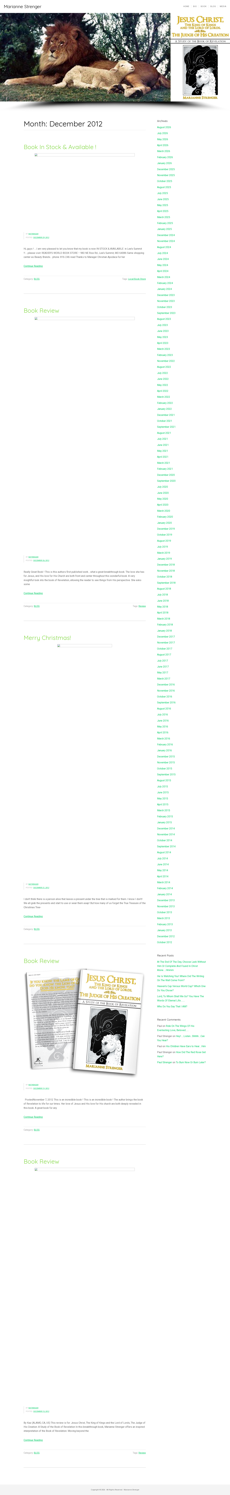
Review (142, 606)
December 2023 (166, 295)
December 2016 (166, 684)
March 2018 (163, 618)
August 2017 (164, 654)
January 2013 (164, 930)
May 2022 (162, 385)
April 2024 (162, 271)
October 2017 (164, 648)
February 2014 (165, 888)
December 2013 (166, 900)
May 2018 (162, 606)
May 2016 (162, 726)
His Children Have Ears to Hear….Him (186, 1046)
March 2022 (163, 396)
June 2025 (163, 199)
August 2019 (164, 540)
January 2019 (164, 558)
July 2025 (162, 193)
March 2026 (163, 151)
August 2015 (164, 780)
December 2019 (166, 528)
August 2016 (164, 708)
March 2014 (163, 882)
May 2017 (162, 672)
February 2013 (165, 924)
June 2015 (163, 792)
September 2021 (166, 426)
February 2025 (165, 223)
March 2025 (163, 217)
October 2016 (164, 696)
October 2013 (164, 912)
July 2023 (162, 325)
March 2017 (163, 678)
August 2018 (164, 588)
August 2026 (164, 127)
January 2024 (164, 289)
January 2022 (164, 408)
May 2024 (162, 265)
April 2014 (162, 876)
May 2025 (162, 205)
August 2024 (164, 247)
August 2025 (164, 187)
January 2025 (164, 229)
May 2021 (162, 450)
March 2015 (163, 810)
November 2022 (166, 361)
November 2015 (166, 762)
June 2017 (163, 666)
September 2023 (166, 313)
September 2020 (166, 480)
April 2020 (162, 504)
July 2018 (162, 594)
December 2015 (166, 756)
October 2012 (164, 942)
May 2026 (162, 139)
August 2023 (164, 319)
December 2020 (166, 474)
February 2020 (165, 516)
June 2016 (163, 720)
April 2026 (162, 145)
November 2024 (166, 241)
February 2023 (165, 355)
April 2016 (162, 732)
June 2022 (163, 378)
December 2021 (166, 415)
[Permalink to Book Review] (85, 434)
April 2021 (162, 456)
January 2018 (164, 630)
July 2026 (162, 133)
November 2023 (166, 301)
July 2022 (162, 373)
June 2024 (163, 259)
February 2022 (165, 402)
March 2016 (163, 738)
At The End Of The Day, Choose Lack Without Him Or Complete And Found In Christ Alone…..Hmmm (181, 966)
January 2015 (164, 822)
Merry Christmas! (47, 637)
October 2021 (164, 420)
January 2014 (164, 894)
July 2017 (162, 660)
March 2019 (163, 552)
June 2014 (163, 864)
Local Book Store (137, 279)
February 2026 (165, 157)
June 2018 (163, 600)
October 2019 (164, 534)
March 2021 (163, 462)
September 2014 (166, 846)
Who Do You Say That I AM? (172, 1006)
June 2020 (163, 492)
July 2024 (162, 253)
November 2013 (166, 906)
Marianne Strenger (22, 6)
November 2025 (166, 175)
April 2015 (162, 804)
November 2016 (166, 690)
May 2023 (162, 337)
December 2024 (166, 235)
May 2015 (162, 798)
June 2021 (163, 444)
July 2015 (162, 786)
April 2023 (162, 343)
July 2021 (162, 438)
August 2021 (164, 432)
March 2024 (163, 277)
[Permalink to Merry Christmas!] (85, 761)
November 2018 (166, 570)
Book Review (41, 310)
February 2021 (165, 468)
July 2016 (162, 714)
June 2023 (163, 331)
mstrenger (33, 234)
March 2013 (163, 918)
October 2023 (164, 307)
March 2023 (163, 348)
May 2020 (162, 498)
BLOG (37, 279)
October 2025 (164, 181)
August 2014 (164, 852)
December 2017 (166, 636)
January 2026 (164, 163)
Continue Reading (33, 266)
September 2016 (166, 702)
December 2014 (166, 828)
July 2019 (162, 546)
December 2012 (166, 936)
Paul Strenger (164, 1062)
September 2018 (166, 582)
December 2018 (166, 564)
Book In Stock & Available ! (60, 147)
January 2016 (164, 750)
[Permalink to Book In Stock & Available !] (85, 190)
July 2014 (162, 858)
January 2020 (164, 522)
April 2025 (162, 211)
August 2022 (164, 366)
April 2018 (162, 612)
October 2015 (164, 768)
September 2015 (166, 774)
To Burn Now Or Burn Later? (191, 1062)
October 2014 (164, 840)
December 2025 (166, 169)
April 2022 (162, 390)
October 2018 (164, 576)
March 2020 (163, 510)
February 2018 (165, 624)
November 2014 (166, 834)
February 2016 (165, 744)
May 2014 (162, 870)
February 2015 (165, 816)
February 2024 (165, 283)
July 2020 (162, 486)
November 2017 (166, 642)
